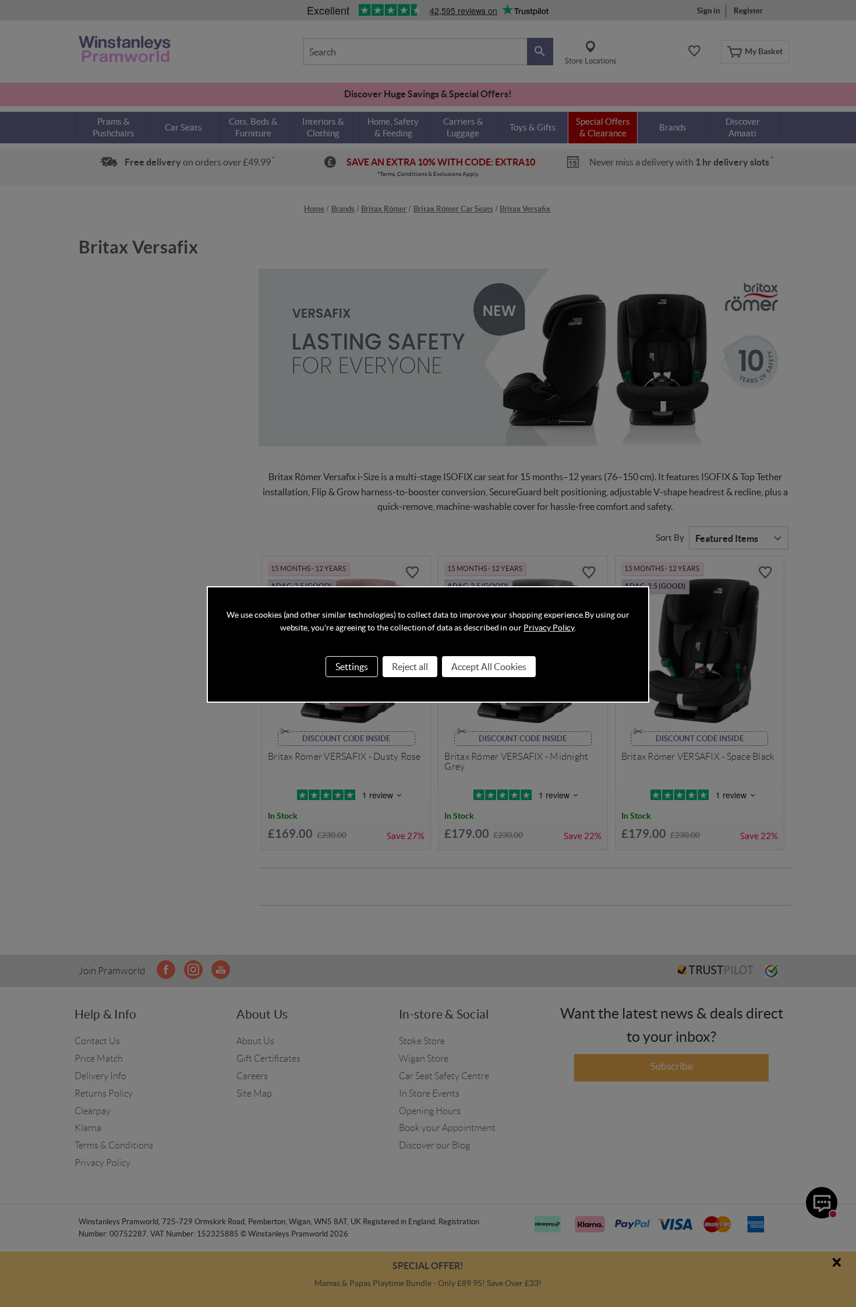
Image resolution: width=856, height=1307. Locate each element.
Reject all (410, 666)
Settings (351, 666)
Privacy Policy (548, 627)
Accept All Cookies (488, 666)
